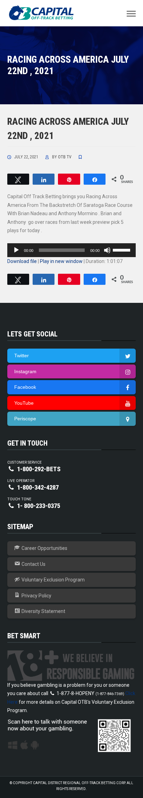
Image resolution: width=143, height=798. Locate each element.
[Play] (16, 250)
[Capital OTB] (42, 13)
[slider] (122, 249)
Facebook (25, 387)
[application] (71, 250)
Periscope (25, 418)
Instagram (25, 371)
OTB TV (65, 157)
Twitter (21, 355)
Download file (22, 261)
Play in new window (61, 261)
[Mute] (107, 250)
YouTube (24, 403)
